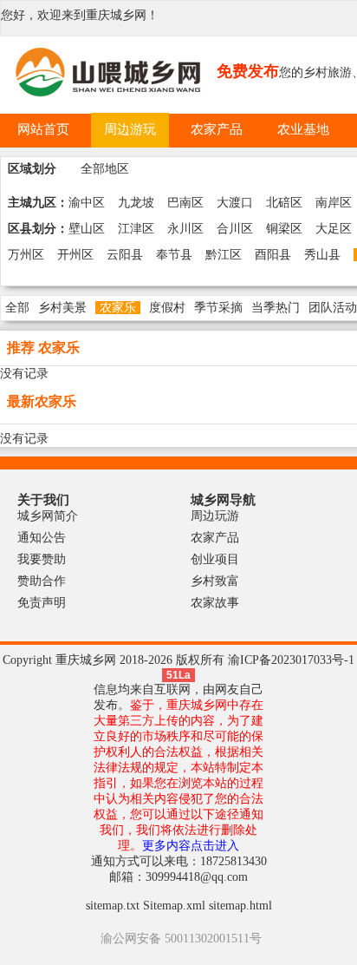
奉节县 (174, 254)
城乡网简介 (47, 515)
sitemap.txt (113, 905)
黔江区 (223, 254)
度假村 (167, 307)
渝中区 (86, 202)
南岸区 (333, 202)
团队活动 (332, 307)
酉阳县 (273, 254)
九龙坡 (136, 202)
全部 (17, 307)
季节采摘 (218, 307)
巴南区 (185, 202)
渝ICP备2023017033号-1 (291, 659)
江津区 (136, 228)
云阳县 (125, 254)
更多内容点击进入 (190, 845)
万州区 (26, 254)
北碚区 (284, 202)
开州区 (75, 254)
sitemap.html (240, 905)
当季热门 (275, 307)
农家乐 (118, 307)
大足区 (333, 228)
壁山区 (86, 228)
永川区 (185, 228)
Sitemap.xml (174, 905)
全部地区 (105, 168)
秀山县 (322, 254)
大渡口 (235, 202)
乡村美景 (62, 307)
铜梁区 (284, 228)
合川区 (235, 228)
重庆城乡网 (116, 15)
